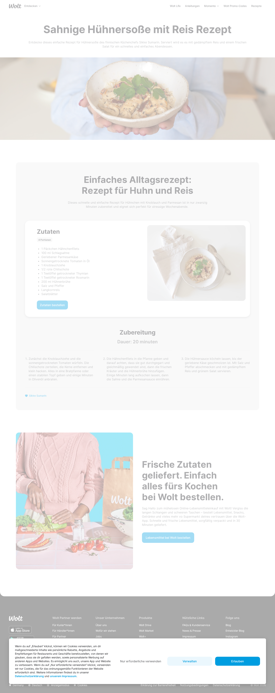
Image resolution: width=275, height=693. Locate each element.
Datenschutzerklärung (29, 676)
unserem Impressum (63, 676)
